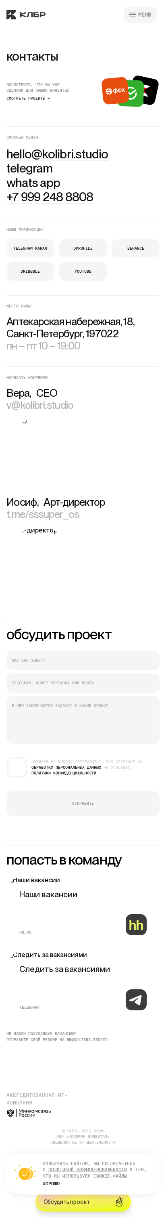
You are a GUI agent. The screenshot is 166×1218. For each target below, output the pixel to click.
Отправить (83, 803)
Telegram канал (30, 248)
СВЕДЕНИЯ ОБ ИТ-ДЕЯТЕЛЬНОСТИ (83, 1142)
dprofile (83, 248)
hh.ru (25, 932)
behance (135, 248)
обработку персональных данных (66, 767)
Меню (144, 14)
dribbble (30, 271)
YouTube (83, 271)
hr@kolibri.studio (87, 1039)
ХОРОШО (51, 1183)
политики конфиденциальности (63, 773)
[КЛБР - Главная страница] (26, 14)
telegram (29, 1007)
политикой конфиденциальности (87, 1169)
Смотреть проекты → (28, 98)
